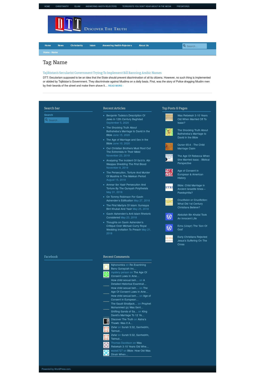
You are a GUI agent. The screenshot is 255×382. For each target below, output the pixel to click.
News (60, 45)
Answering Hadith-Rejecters (117, 45)
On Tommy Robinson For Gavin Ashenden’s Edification (124, 198)
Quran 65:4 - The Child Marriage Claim (191, 146)
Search (48, 115)
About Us (144, 45)
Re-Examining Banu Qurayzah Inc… (128, 266)
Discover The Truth (122, 319)
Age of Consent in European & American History (190, 174)
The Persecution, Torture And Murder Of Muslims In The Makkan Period (128, 174)
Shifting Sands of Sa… (124, 311)
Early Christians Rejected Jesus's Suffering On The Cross (192, 240)
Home (47, 6)
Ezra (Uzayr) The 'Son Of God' (192, 227)
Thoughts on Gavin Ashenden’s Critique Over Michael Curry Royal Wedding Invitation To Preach (126, 225)
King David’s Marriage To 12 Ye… (129, 313)
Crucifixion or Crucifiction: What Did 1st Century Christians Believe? (193, 203)
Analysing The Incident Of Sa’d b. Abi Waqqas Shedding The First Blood (128, 162)
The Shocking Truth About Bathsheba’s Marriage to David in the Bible (128, 131)
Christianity (77, 45)
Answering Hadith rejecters (101, 6)
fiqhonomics (118, 265)
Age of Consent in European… (131, 297)
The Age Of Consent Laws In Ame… (129, 274)
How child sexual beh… (125, 280)
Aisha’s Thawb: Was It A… (128, 321)
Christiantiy (62, 6)
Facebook (51, 257)
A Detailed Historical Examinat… (129, 282)
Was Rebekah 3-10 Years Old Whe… (130, 344)
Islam (77, 6)
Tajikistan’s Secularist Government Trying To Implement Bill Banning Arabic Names (102, 73)
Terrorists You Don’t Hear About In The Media (146, 6)
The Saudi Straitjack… (124, 303)
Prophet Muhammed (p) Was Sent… (131, 305)
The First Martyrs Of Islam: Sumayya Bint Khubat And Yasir (127, 207)
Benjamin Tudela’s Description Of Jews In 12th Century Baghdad (125, 117)
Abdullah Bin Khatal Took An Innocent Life (192, 216)
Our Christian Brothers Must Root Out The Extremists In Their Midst (128, 150)
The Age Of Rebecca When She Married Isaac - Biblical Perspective (194, 159)
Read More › (115, 85)
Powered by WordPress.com (56, 368)
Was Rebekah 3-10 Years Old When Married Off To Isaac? (193, 118)
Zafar (114, 327)
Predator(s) (183, 6)
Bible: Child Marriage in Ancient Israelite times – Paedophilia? (192, 188)
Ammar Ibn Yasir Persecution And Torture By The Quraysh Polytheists (127, 186)
